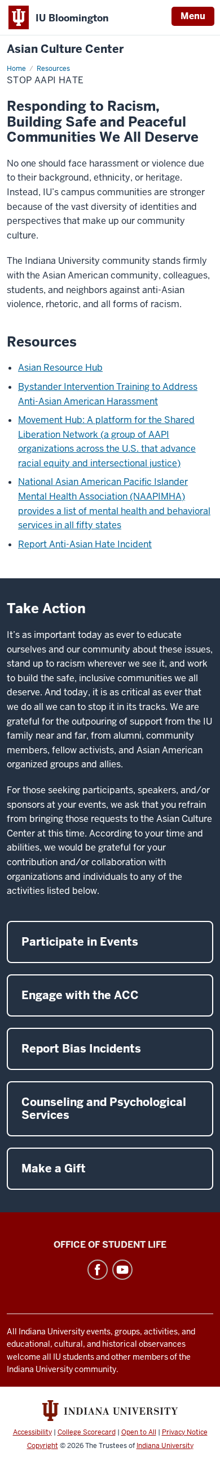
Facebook (97, 1270)
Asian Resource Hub (60, 368)
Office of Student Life (110, 1245)
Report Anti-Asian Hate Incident (85, 544)
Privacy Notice (185, 1432)
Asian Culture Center (65, 49)
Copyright (42, 1445)
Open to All (138, 1432)
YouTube (122, 1270)
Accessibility (32, 1432)
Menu (193, 16)
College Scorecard (87, 1432)
